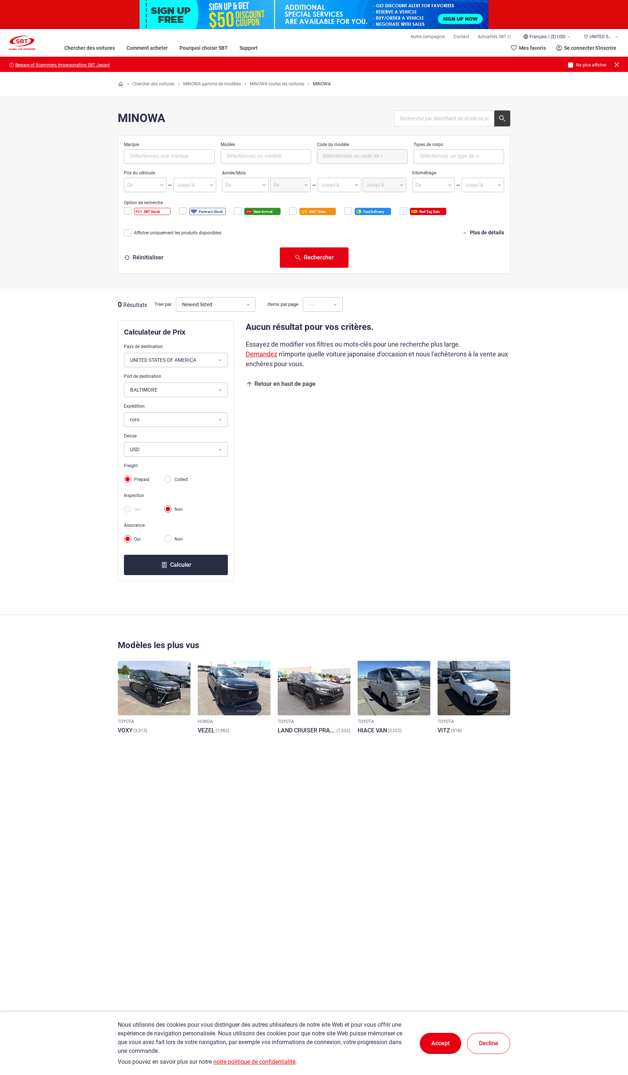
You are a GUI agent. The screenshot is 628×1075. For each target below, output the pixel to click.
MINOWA (322, 83)
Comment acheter (147, 48)
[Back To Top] (609, 1037)
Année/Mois (234, 172)
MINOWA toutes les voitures (277, 83)
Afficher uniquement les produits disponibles (177, 232)
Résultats (135, 305)
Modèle (228, 144)
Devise (130, 436)
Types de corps (428, 144)
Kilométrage (424, 172)
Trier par (163, 304)
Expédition (134, 406)
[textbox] (160, 155)
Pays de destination (143, 346)
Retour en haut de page (284, 383)
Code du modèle (333, 144)
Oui (137, 509)
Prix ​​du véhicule (139, 172)
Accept (440, 1043)
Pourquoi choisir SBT (204, 48)
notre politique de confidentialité (254, 1061)
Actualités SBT (492, 36)
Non (178, 509)
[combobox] (169, 156)
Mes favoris (532, 48)
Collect (181, 479)
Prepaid (141, 479)
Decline (488, 1043)
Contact (461, 36)
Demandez (261, 354)
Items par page (282, 304)
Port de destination (142, 376)
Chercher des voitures (89, 48)
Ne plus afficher (591, 65)
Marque (131, 144)
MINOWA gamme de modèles (212, 83)
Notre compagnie (428, 36)
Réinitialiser (148, 257)
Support (248, 48)
